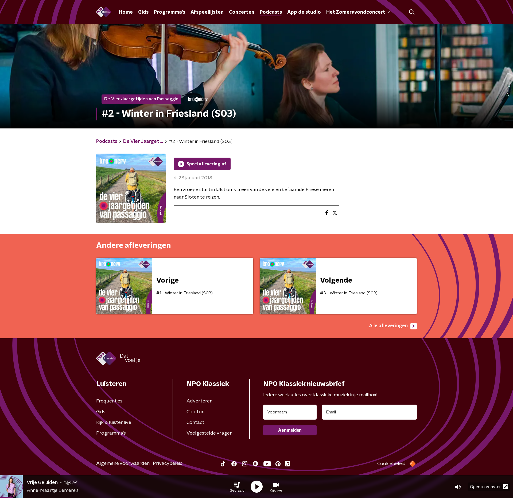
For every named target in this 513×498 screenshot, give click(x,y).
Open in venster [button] (485, 487)
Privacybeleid (168, 463)
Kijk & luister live (113, 422)
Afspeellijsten (207, 12)
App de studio (304, 12)
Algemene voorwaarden (123, 463)
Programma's (169, 12)
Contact (195, 422)
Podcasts (271, 12)
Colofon (195, 411)
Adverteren (199, 401)
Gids (143, 12)
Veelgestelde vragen (209, 433)
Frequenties (109, 401)
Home (126, 12)
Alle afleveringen (388, 326)
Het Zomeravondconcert (355, 12)
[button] (237, 486)
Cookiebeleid (391, 463)
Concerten (241, 12)
